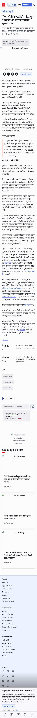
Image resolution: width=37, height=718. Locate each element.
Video (11, 714)
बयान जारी (8, 263)
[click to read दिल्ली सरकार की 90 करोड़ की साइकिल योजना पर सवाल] (18, 503)
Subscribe (26, 4)
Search (25, 716)
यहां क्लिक (29, 149)
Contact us (5, 592)
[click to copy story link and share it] (16, 74)
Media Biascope (7, 643)
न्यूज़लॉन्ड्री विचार (7, 585)
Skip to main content (11, 14)
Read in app (26, 74)
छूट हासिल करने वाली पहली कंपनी (18, 287)
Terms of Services (8, 601)
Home (4, 714)
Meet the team (7, 588)
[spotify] (13, 681)
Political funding (8, 382)
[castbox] (3, 686)
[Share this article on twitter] (8, 74)
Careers (4, 595)
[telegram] (3, 681)
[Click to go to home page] (3, 5)
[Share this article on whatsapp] (12, 74)
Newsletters (6, 630)
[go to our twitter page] (8, 671)
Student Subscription (9, 627)
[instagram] (3, 676)
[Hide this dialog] (34, 690)
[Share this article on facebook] (4, 74)
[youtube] (13, 671)
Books (4, 655)
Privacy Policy (6, 598)
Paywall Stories (7, 620)
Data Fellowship (7, 652)
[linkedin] (8, 681)
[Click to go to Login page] (34, 5)
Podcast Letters (7, 624)
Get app (13, 4)
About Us (5, 582)
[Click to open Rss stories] (8, 676)
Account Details (7, 614)
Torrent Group (7, 388)
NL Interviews (6, 646)
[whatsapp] (8, 686)
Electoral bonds (7, 376)
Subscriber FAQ (7, 617)
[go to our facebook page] (3, 671)
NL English (5, 640)
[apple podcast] (13, 676)
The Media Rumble (8, 649)
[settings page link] (19, 5)
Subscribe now (8, 706)
